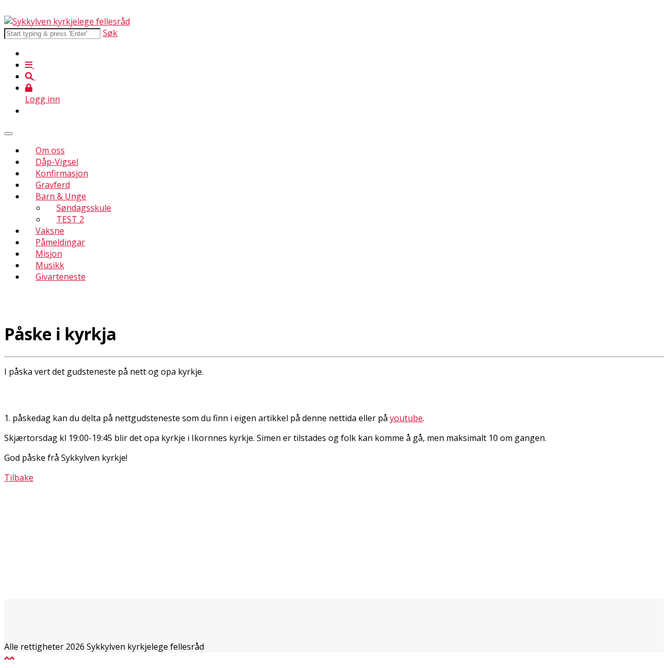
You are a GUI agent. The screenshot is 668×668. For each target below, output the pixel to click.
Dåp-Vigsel (56, 162)
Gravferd (52, 184)
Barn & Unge (60, 196)
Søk (110, 33)
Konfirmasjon (61, 173)
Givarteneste (60, 276)
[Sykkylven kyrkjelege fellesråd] (67, 21)
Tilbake (18, 477)
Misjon (48, 253)
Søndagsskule (83, 207)
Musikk (49, 265)
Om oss (50, 150)
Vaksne (49, 230)
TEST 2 (70, 219)
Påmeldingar (60, 242)
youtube (406, 418)
